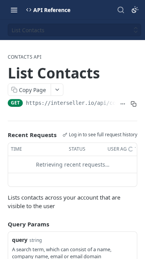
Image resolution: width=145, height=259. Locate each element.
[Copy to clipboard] (133, 103)
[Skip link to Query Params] (2, 224)
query (19, 239)
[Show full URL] (122, 103)
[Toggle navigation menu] (14, 9)
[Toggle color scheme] (135, 9)
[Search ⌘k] (120, 9)
